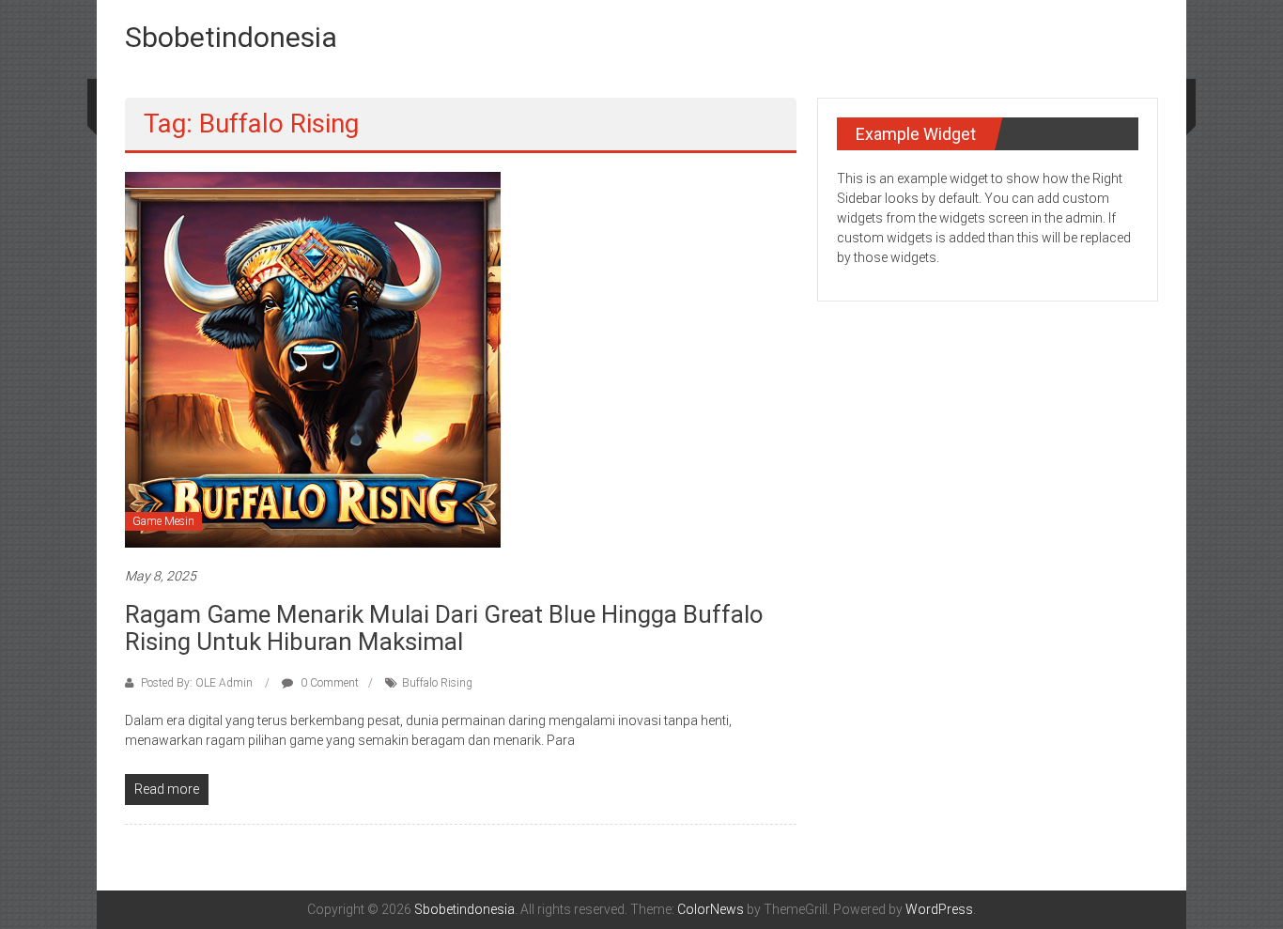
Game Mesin (163, 521)
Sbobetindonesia (231, 37)
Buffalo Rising (437, 682)
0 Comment (328, 682)
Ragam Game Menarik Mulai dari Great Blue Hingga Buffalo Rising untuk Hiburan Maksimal (444, 628)
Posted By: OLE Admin (196, 682)
